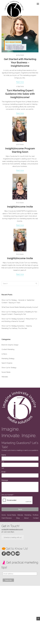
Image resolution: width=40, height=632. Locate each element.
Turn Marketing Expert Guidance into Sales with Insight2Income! (20, 94)
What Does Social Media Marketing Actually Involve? (20, 307)
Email (4, 472)
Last (3, 468)
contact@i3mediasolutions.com (12, 529)
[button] (38, 4)
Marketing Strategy (8, 358)
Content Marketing (8, 349)
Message (5, 480)
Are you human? (8, 495)
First (3, 462)
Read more (20, 82)
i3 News (4, 354)
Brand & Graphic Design (10, 345)
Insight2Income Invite (20, 206)
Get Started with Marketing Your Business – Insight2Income (20, 62)
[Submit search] (36, 284)
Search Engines (7, 363)
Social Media (6, 372)
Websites (5, 377)
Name (4, 455)
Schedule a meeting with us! (13, 537)
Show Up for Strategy (9, 368)
